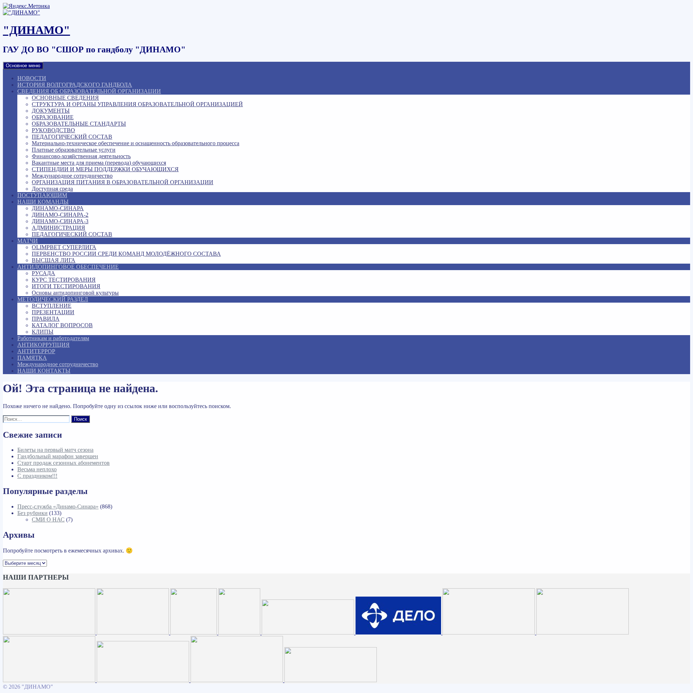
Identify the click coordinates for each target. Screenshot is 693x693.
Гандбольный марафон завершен (57, 456)
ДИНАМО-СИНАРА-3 (60, 221)
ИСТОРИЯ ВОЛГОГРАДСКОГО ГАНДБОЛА (74, 85)
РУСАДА (43, 273)
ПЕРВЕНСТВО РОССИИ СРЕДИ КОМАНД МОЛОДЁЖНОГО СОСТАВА (126, 254)
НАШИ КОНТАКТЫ (43, 371)
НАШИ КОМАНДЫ (43, 202)
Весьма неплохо (37, 469)
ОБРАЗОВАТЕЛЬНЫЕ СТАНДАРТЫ (79, 124)
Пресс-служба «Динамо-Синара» (58, 506)
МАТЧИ (27, 241)
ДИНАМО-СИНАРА (58, 208)
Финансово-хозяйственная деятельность (81, 156)
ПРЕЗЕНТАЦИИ (53, 312)
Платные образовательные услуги (74, 150)
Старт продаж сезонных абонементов (63, 463)
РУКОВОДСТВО (53, 130)
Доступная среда (52, 189)
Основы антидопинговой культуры (75, 293)
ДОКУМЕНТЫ (51, 111)
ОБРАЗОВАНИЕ (53, 117)
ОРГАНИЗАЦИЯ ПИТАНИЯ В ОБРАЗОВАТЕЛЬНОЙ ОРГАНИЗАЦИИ (122, 182)
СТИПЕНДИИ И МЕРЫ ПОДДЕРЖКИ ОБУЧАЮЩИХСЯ (105, 169)
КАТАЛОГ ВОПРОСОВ (62, 325)
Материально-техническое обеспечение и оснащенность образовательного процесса (135, 143)
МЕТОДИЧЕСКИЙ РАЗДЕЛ (52, 299)
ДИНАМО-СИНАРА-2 (60, 215)
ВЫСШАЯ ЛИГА (53, 260)
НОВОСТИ (31, 78)
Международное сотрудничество (72, 176)
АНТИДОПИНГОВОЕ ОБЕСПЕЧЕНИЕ (68, 267)
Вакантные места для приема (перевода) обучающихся (99, 163)
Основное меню (23, 65)
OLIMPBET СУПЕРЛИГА (64, 247)
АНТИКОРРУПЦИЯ (43, 345)
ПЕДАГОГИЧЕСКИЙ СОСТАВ (72, 137)
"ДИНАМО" (36, 29)
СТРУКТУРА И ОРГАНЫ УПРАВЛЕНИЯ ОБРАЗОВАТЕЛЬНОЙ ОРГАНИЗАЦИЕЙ (137, 104)
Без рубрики (32, 513)
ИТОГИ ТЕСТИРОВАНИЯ (66, 286)
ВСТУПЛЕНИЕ (51, 306)
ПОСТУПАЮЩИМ (42, 195)
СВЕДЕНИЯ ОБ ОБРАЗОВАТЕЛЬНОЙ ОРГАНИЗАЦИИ (89, 91)
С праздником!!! (37, 476)
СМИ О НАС (48, 519)
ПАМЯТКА (32, 358)
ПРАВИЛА (46, 319)
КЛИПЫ (42, 332)
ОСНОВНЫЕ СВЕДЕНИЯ (65, 98)
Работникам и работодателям (53, 338)
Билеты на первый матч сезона (55, 450)
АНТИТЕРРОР (36, 351)
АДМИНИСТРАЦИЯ (58, 228)
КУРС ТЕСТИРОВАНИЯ (64, 280)
